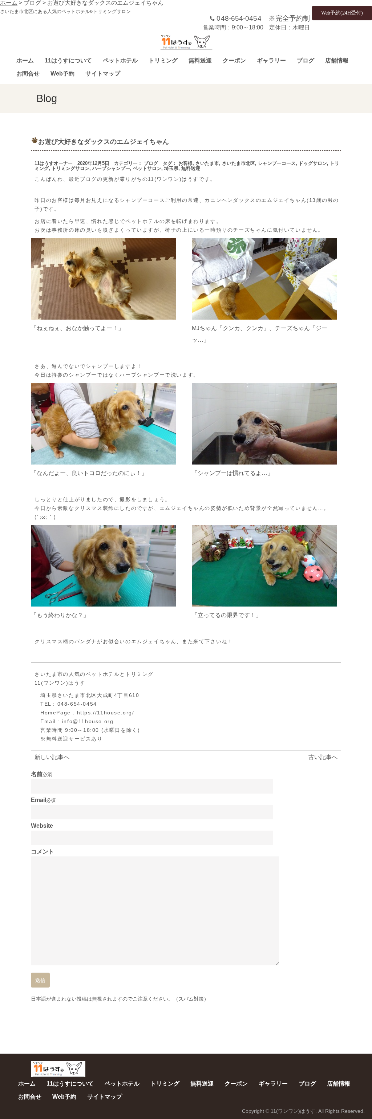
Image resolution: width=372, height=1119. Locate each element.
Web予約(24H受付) (342, 13)
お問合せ (28, 73)
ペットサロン (147, 168)
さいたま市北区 (238, 163)
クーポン (234, 60)
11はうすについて (68, 60)
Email (38, 800)
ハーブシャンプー (111, 168)
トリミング (163, 60)
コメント (42, 852)
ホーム (25, 60)
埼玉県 (171, 168)
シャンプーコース (277, 163)
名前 (37, 774)
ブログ (305, 60)
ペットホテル (120, 60)
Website (42, 826)
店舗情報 (336, 60)
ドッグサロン (313, 163)
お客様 (185, 163)
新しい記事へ (52, 757)
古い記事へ (322, 757)
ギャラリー (271, 60)
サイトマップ (102, 73)
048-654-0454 (239, 18)
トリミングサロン (70, 168)
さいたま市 (207, 163)
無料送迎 (200, 60)
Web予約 (62, 73)
